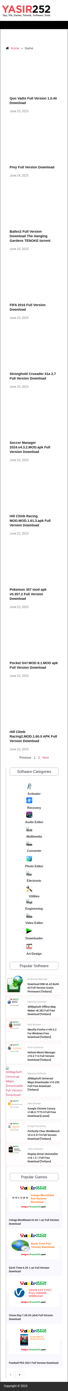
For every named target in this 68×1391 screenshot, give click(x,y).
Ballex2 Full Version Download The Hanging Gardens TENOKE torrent (30, 236)
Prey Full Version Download (32, 167)
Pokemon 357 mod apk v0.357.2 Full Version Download (28, 594)
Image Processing (37, 1126)
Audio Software (35, 1047)
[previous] (10, 1375)
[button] (34, 25)
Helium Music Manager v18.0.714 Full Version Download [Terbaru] (41, 1056)
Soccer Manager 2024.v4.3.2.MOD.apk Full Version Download (30, 447)
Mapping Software (37, 1001)
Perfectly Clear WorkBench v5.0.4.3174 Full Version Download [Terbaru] (44, 1135)
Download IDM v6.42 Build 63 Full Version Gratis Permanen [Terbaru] (43, 988)
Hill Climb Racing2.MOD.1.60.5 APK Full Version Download (33, 736)
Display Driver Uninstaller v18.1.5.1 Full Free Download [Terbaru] (43, 1157)
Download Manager (38, 979)
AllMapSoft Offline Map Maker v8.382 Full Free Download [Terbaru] (42, 1010)
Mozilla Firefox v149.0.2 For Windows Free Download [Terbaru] (42, 1033)
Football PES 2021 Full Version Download (33, 1362)
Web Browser (34, 1024)
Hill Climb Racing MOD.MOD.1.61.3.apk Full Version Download (30, 520)
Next (45, 757)
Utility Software (35, 1149)
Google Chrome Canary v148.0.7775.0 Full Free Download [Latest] (42, 1112)
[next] (19, 1375)
